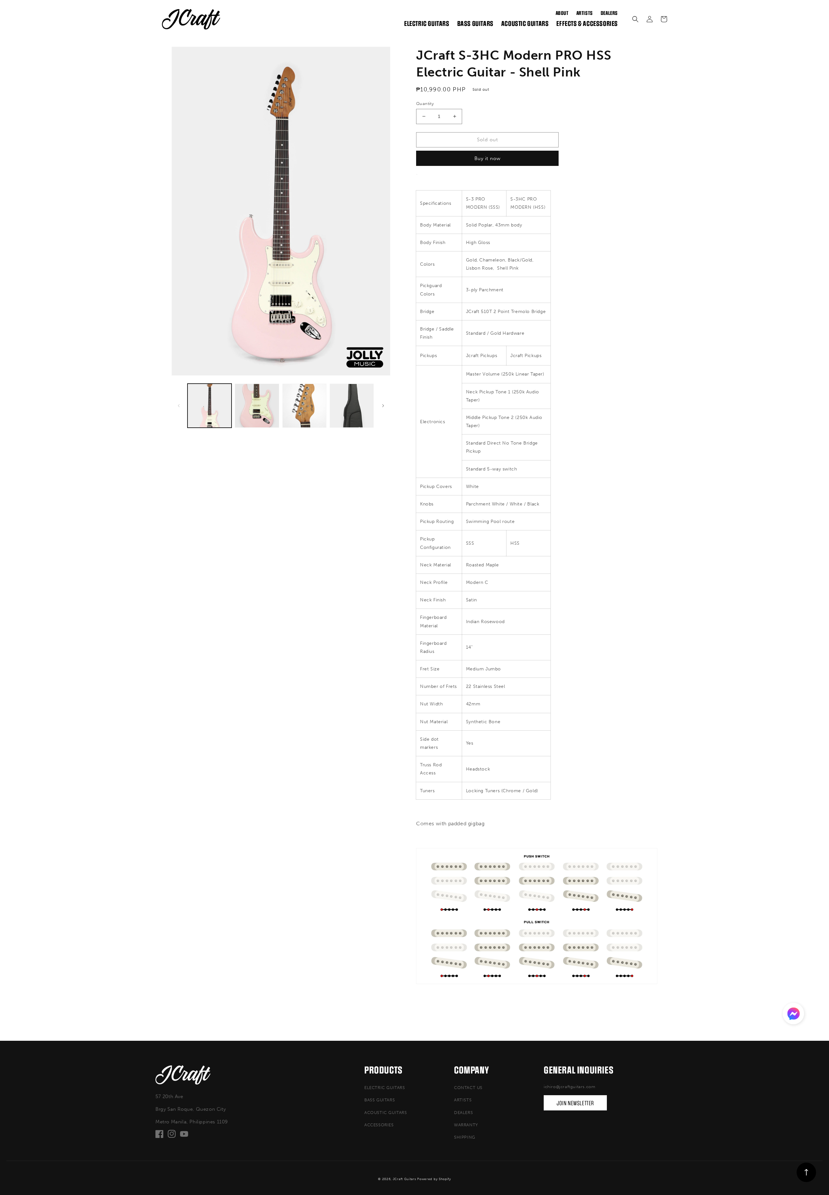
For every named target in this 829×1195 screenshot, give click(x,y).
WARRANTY (466, 1124)
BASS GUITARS (379, 1099)
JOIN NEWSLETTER (575, 1103)
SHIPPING (464, 1137)
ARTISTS (462, 1099)
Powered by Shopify (434, 1179)
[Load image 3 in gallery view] (304, 406)
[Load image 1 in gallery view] (209, 406)
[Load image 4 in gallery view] (352, 406)
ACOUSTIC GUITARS (385, 1112)
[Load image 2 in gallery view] (257, 406)
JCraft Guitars (404, 1179)
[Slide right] (383, 406)
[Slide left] (179, 406)
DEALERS (463, 1112)
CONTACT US (468, 1087)
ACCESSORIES (379, 1124)
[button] (635, 19)
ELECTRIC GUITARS (384, 1087)
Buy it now (487, 158)
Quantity (425, 103)
